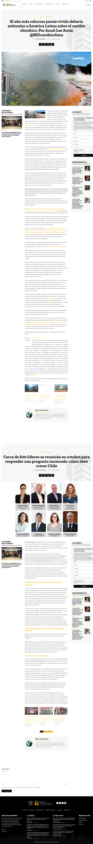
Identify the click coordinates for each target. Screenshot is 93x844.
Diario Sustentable (40, 39)
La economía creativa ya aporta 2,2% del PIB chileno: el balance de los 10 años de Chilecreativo (77, 180)
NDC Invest (51, 298)
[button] (22, 7)
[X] (89, 1)
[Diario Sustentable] (30, 414)
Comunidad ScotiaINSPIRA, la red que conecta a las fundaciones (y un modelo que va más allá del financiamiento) (11, 134)
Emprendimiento (76, 166)
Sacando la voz (49, 16)
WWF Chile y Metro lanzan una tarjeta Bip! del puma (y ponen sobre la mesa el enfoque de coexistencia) (64, 819)
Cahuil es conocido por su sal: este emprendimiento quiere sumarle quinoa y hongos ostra (77, 171)
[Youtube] (90, 1)
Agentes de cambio (57, 822)
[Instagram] (87, 1)
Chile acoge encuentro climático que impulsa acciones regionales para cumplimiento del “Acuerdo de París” (46, 397)
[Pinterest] (46, 44)
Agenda (74, 185)
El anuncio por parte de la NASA (56, 149)
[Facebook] (85, 1)
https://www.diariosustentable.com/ (42, 412)
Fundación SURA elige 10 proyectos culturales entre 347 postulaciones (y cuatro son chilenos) (38, 819)
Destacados (29, 822)
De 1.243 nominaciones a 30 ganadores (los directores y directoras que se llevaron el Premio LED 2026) (63, 833)
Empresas (4, 130)
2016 (41, 16)
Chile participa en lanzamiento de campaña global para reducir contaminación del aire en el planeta (23, 432)
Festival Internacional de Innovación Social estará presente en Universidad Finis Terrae (69, 431)
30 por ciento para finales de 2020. (57, 246)
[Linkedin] (52, 44)
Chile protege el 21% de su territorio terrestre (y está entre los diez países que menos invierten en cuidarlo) (64, 826)
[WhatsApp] (49, 44)
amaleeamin (34, 375)
